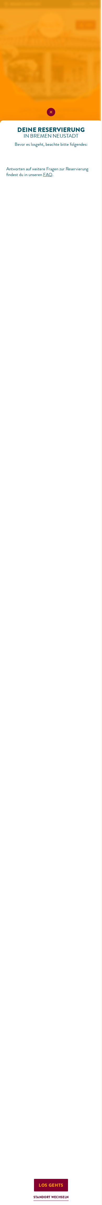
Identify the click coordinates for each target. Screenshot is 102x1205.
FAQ (47, 174)
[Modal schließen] (51, 112)
